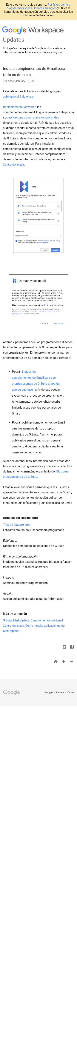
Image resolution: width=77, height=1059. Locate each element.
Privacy (60, 692)
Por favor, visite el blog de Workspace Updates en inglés (39, 6)
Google (48, 692)
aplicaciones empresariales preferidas (34, 117)
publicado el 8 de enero (18, 96)
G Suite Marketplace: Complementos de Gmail (33, 620)
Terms (70, 692)
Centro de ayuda (13, 164)
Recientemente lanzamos (19, 107)
